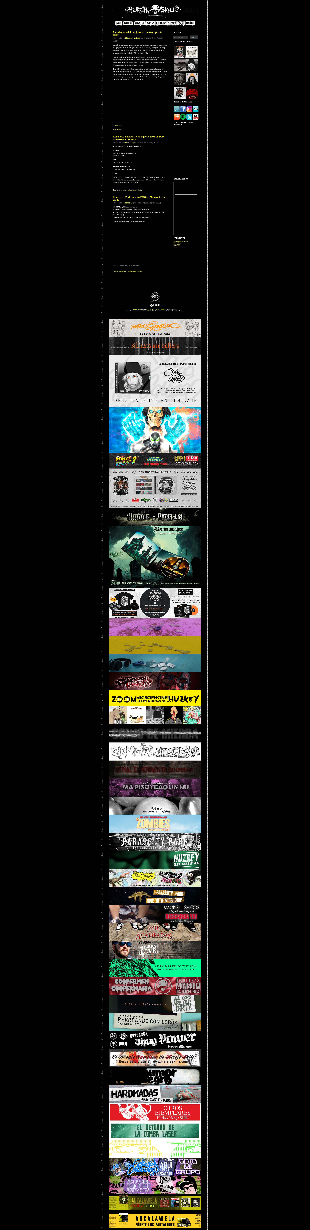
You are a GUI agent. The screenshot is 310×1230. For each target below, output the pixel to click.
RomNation (177, 244)
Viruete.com (177, 245)
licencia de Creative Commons (157, 309)
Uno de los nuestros (179, 246)
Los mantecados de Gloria (181, 241)
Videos (137, 38)
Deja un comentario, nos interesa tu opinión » (128, 190)
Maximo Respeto (178, 242)
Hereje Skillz (136, 309)
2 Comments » (118, 129)
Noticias (129, 38)
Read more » (117, 125)
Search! (193, 37)
